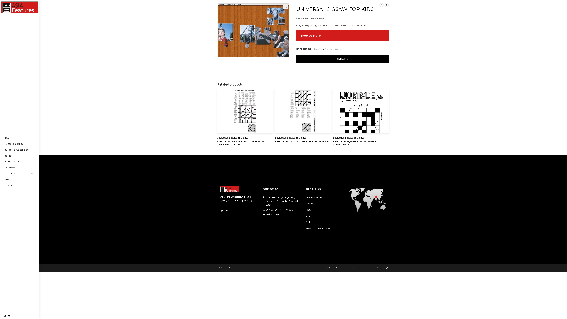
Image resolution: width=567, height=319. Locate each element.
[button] (285, 6)
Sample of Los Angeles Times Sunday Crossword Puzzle (240, 143)
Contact (309, 222)
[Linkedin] (231, 211)
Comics (309, 203)
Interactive (317, 49)
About (308, 216)
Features (309, 210)
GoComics (9, 168)
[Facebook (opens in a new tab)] (9, 316)
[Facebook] (222, 211)
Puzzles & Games (333, 49)
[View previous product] (381, 5)
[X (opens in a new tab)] (5, 316)
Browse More (311, 35)
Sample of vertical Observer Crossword (302, 141)
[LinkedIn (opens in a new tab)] (13, 316)
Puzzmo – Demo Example (317, 228)
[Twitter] (227, 211)
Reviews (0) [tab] (342, 59)
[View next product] (387, 5)
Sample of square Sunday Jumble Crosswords (354, 143)
